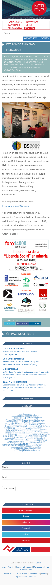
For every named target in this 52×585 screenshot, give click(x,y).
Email (4, 477)
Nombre (6, 467)
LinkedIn (35, 324)
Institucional (15, 22)
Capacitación (15, 25)
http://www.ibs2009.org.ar (16, 206)
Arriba (46, 567)
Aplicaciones (15, 28)
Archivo (11, 567)
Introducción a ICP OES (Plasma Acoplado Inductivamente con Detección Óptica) (21, 362)
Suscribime (9, 489)
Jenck (38, 563)
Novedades (32, 22)
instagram (26, 522)
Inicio (4, 567)
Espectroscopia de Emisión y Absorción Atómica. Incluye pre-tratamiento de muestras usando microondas (24, 386)
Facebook (22, 324)
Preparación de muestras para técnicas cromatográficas (20, 352)
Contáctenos (26, 570)
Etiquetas (27, 567)
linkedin (26, 516)
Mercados (37, 567)
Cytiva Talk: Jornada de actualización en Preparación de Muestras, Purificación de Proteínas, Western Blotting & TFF (26, 373)
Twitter (9, 324)
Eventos (29, 28)
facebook (26, 528)
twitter (26, 534)
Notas (29, 25)
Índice (18, 567)
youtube (26, 540)
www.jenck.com (26, 510)
